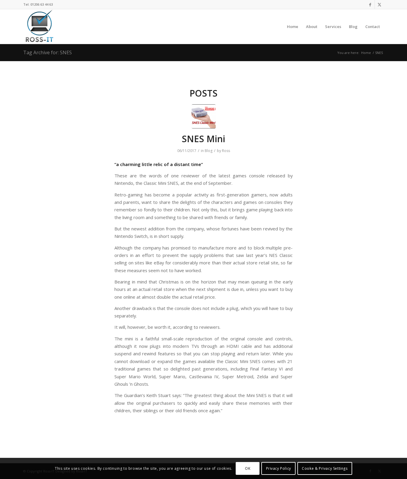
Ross (226, 150)
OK (247, 468)
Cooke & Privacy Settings (324, 468)
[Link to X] (379, 4)
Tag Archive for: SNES (47, 52)
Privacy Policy (278, 468)
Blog (208, 150)
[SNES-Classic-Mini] (204, 116)
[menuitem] (292, 26)
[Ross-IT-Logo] (39, 26)
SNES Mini (203, 139)
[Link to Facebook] (370, 4)
